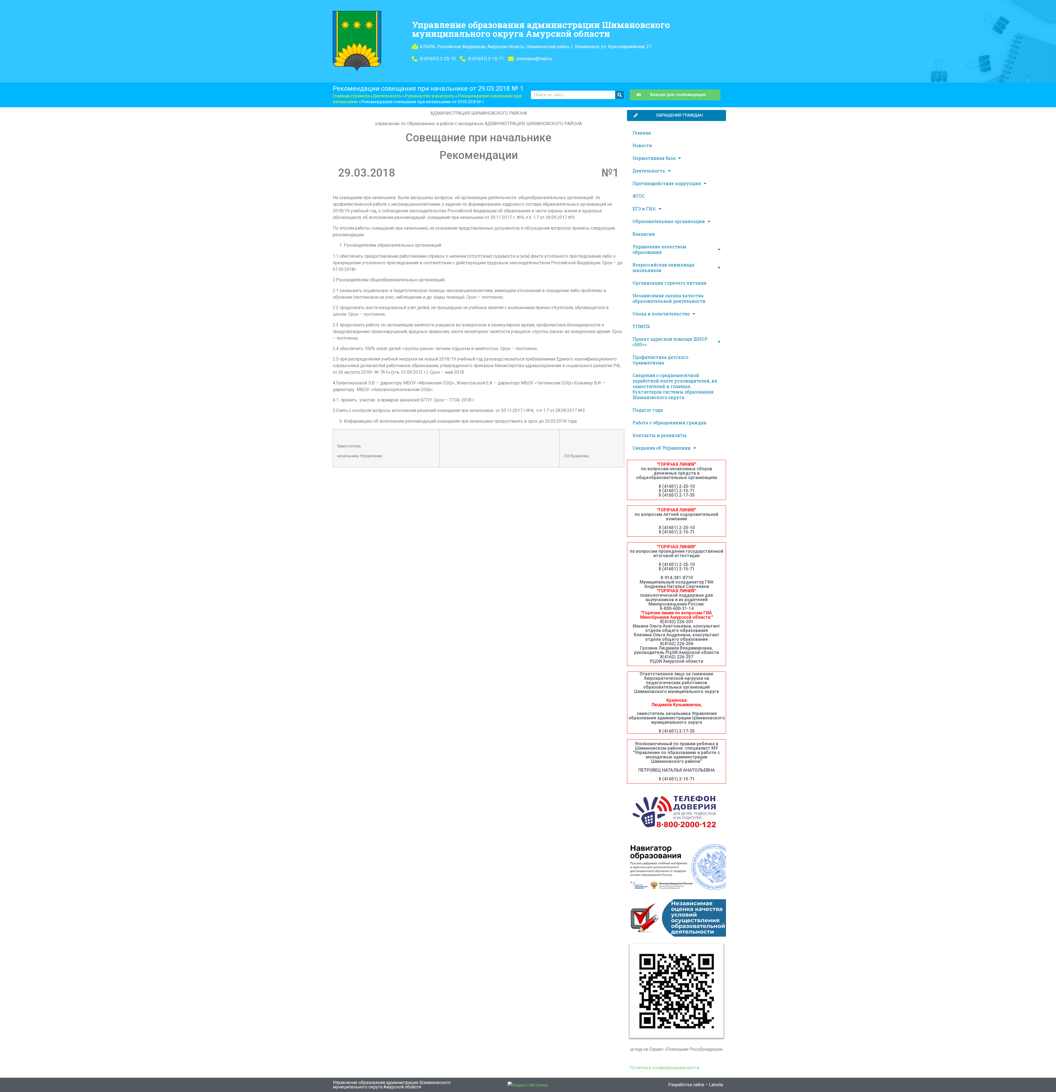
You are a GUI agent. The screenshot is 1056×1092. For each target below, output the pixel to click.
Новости (642, 145)
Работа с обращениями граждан (669, 422)
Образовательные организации (668, 221)
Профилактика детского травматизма (660, 359)
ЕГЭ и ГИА (644, 208)
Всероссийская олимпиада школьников (663, 267)
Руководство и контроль (430, 95)
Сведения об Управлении (661, 448)
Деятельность (387, 95)
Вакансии (643, 234)
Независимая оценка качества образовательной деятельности (668, 298)
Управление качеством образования (659, 249)
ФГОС (638, 196)
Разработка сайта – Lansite (695, 1084)
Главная (641, 133)
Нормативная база (653, 158)
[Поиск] (619, 95)
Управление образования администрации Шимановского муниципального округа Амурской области (541, 29)
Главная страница (351, 95)
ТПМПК (641, 326)
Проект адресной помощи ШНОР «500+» (670, 341)
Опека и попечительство (661, 314)
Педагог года (647, 410)
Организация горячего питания (669, 283)
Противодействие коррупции (666, 183)
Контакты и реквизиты (659, 435)
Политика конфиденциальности (664, 1067)
